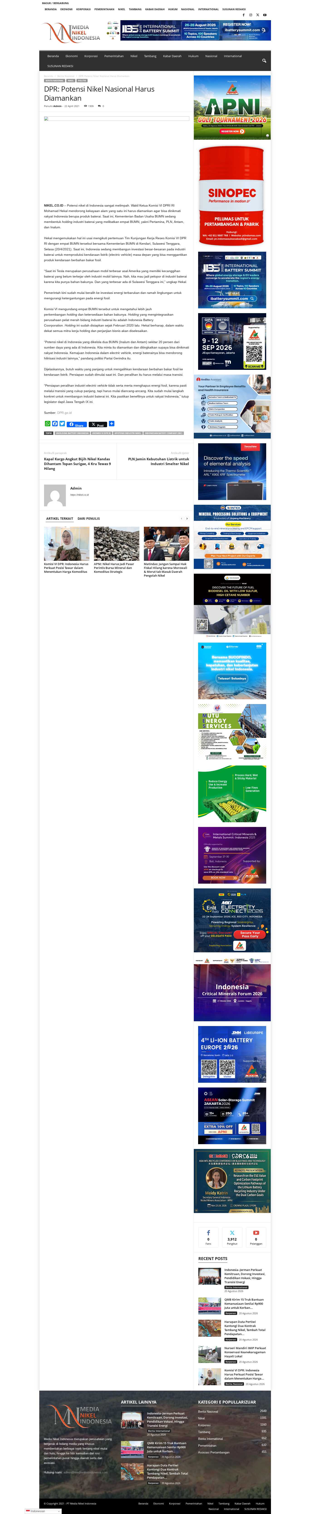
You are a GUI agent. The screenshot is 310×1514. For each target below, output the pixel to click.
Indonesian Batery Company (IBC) (163, 433)
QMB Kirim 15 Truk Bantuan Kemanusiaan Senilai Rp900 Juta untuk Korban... (244, 1303)
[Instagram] (250, 15)
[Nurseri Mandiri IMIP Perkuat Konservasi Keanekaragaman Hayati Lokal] (209, 1354)
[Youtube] (265, 15)
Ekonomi (66, 9)
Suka (208, 1230)
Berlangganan (256, 1232)
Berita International (236, 1287)
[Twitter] (258, 15)
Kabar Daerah (155, 9)
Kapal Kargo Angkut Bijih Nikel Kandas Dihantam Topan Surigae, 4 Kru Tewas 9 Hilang (77, 464)
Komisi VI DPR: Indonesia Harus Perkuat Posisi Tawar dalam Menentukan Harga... (244, 1374)
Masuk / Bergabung (55, 3)
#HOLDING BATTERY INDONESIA (72, 433)
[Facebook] (243, 15)
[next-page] (187, 518)
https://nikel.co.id (79, 494)
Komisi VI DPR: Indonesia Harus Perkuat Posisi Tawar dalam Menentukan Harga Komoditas (66, 568)
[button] (188, 30)
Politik (82, 80)
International (208, 9)
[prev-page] (181, 518)
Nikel (121, 9)
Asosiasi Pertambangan (213, 1452)
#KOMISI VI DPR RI (101, 433)
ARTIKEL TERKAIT (59, 518)
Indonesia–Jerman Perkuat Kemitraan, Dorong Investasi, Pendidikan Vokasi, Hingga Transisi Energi (244, 1276)
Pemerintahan (104, 9)
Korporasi (83, 9)
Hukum (172, 9)
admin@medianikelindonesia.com (86, 1472)
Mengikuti (232, 1230)
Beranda (51, 9)
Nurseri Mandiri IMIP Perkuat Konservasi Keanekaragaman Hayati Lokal (245, 1352)
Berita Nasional (65, 76)
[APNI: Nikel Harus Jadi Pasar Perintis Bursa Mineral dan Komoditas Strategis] (116, 544)
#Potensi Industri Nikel (128, 433)
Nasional (187, 9)
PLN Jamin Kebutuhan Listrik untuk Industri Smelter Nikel (158, 461)
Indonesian (37, 1511)
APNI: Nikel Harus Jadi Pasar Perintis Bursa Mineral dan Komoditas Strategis (114, 568)
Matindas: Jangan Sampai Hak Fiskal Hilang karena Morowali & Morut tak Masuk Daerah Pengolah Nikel (165, 570)
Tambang (135, 9)
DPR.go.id (64, 412)
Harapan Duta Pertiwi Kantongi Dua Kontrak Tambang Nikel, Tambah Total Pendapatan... (245, 1328)
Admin (57, 106)
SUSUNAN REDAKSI (234, 9)
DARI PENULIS (89, 518)
